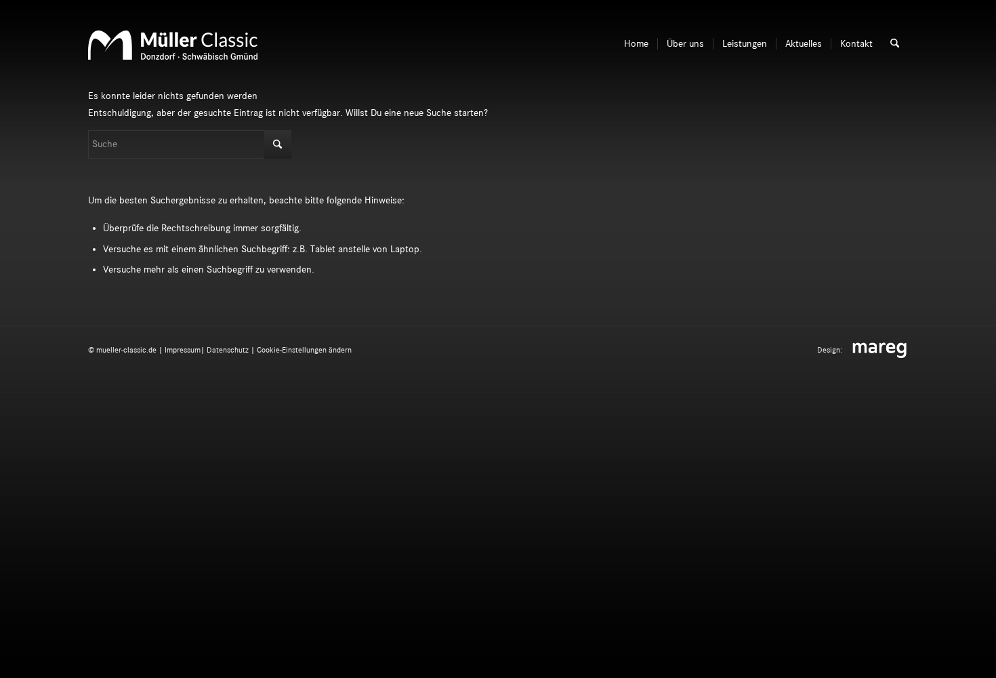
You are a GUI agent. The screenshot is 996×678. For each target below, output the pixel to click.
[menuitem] (636, 44)
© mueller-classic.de (122, 350)
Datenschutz (228, 350)
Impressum (183, 350)
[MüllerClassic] (172, 59)
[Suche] (894, 44)
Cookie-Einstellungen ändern (304, 350)
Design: (830, 350)
